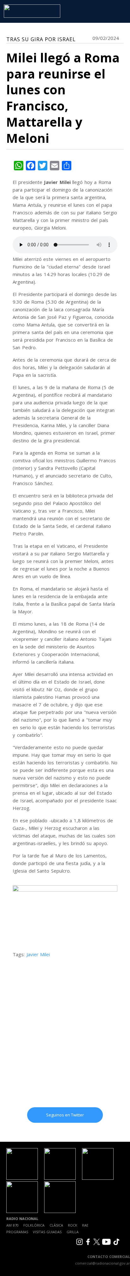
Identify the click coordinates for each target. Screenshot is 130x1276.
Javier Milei (38, 954)
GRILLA (73, 1231)
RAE (85, 1225)
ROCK (72, 1225)
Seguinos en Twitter (65, 1115)
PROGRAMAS (17, 1231)
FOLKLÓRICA (33, 1225)
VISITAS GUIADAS (47, 1231)
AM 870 (12, 1225)
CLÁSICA (56, 1225)
